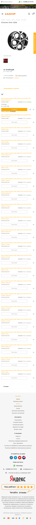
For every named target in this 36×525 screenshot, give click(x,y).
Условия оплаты (18, 422)
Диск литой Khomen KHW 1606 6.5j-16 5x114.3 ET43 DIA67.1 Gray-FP (16, 179)
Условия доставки (18, 424)
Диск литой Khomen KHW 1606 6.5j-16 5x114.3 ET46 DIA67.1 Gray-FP (16, 281)
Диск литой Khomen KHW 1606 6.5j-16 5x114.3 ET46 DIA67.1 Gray (16, 269)
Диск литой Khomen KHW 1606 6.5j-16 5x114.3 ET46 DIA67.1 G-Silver (16, 256)
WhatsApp (19, 465)
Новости (18, 436)
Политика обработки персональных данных (18, 448)
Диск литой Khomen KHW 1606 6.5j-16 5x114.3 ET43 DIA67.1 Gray (16, 166)
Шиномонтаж (18, 406)
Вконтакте (11, 457)
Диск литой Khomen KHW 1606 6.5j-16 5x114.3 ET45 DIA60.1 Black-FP (16, 192)
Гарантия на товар (18, 427)
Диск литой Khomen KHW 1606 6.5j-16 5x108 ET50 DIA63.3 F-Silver (15, 115)
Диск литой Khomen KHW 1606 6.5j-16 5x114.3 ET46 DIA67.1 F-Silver (16, 243)
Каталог (18, 396)
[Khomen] (17, 61)
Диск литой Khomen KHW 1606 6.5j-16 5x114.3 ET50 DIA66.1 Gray (16, 333)
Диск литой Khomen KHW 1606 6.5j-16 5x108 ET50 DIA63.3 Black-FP (15, 99)
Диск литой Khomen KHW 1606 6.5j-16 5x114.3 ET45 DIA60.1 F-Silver (16, 205)
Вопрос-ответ (18, 429)
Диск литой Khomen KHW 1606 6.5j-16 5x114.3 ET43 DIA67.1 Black (16, 141)
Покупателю (18, 420)
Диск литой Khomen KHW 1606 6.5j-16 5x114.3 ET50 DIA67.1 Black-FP (16, 345)
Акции (18, 408)
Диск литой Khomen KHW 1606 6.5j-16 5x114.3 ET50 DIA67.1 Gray (16, 371)
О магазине (18, 433)
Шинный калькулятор (18, 410)
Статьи (18, 438)
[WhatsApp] (19, 2)
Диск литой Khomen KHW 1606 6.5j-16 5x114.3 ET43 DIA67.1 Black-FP (16, 154)
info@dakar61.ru (28, 469)
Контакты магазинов (18, 413)
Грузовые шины (18, 401)
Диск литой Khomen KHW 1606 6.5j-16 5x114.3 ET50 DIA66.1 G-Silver (16, 320)
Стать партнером (18, 443)
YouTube (19, 457)
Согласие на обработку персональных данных (18, 445)
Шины (18, 399)
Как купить (18, 417)
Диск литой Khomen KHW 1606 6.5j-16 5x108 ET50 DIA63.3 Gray (15, 128)
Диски (18, 403)
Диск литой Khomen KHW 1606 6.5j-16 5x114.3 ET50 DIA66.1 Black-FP (16, 294)
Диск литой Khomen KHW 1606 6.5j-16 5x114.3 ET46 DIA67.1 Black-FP (16, 230)
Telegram (15, 457)
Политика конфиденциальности (18, 441)
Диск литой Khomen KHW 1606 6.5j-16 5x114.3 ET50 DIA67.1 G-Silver (16, 358)
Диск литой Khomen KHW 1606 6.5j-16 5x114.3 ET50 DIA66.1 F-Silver (16, 307)
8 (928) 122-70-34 (11, 469)
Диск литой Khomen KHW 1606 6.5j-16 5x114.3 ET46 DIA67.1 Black (16, 218)
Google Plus (24, 457)
